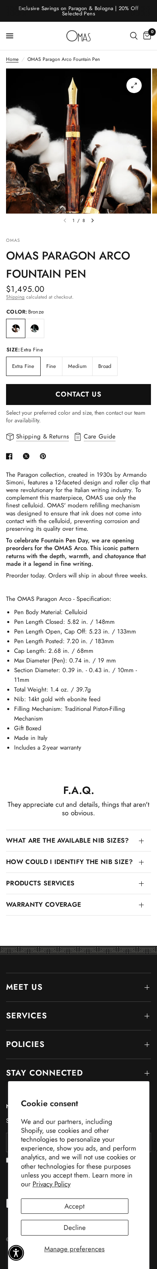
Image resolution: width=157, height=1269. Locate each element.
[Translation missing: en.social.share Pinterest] (45, 456)
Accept (74, 1206)
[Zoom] (134, 85)
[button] (16, 1253)
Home (12, 59)
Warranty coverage (43, 904)
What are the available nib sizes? (67, 840)
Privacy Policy (51, 1184)
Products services (40, 883)
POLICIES (25, 1044)
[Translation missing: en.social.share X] (28, 456)
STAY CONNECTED (44, 1073)
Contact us (78, 394)
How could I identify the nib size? (69, 861)
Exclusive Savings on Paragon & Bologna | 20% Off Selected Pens (79, 10)
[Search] (133, 36)
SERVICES (26, 1016)
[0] (145, 36)
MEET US (24, 987)
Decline (75, 1227)
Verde (34, 328)
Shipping (15, 297)
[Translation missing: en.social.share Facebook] (11, 456)
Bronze (15, 328)
